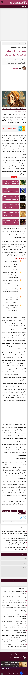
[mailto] (6, 108)
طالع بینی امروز (6, 511)
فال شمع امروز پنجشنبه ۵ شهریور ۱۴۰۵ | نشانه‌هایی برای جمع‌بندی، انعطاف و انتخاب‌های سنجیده (11, 214)
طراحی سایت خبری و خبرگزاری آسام (13, 673)
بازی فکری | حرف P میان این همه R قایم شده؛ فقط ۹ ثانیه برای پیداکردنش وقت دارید (10, 274)
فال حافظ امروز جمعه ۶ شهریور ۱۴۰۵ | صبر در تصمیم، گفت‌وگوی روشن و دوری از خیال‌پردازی (10, 664)
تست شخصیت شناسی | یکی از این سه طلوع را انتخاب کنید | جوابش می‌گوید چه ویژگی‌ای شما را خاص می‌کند (14, 606)
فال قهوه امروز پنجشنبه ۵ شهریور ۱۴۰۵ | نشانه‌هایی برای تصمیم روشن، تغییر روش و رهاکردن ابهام (11, 206)
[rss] (8, 668)
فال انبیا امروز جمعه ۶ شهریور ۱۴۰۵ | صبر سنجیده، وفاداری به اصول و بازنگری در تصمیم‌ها (12, 182)
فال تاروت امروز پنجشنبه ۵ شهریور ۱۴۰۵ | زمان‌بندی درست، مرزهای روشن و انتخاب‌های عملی (11, 222)
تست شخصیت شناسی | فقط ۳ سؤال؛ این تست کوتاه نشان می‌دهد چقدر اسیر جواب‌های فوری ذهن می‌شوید (10, 265)
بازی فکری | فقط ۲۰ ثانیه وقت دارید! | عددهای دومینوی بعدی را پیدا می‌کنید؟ (10, 291)
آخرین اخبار (22, 588)
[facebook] (18, 517)
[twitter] (21, 517)
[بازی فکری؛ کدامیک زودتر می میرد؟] (21, 129)
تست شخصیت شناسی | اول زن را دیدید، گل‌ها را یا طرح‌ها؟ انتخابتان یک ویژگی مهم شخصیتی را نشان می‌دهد (11, 190)
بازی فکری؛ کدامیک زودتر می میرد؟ (10, 128)
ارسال (14, 580)
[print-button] (3, 108)
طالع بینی (21, 511)
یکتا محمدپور (15, 68)
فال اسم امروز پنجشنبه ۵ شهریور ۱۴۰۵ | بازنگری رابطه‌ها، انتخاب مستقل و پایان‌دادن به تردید (10, 299)
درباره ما (11, 654)
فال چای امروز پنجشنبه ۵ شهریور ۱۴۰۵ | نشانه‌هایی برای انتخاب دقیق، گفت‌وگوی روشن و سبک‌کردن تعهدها (10, 309)
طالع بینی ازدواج (22, 513)
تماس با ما (16, 654)
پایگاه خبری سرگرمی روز (20, 111)
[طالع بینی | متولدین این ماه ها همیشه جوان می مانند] (24, 517)
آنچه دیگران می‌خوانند (19, 259)
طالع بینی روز (14, 511)
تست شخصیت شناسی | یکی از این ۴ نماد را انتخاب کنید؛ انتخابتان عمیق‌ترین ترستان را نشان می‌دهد (11, 198)
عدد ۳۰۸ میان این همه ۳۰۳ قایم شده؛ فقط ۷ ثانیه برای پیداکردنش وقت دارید (10, 283)
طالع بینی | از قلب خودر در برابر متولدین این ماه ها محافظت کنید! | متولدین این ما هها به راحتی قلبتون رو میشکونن (14, 534)
